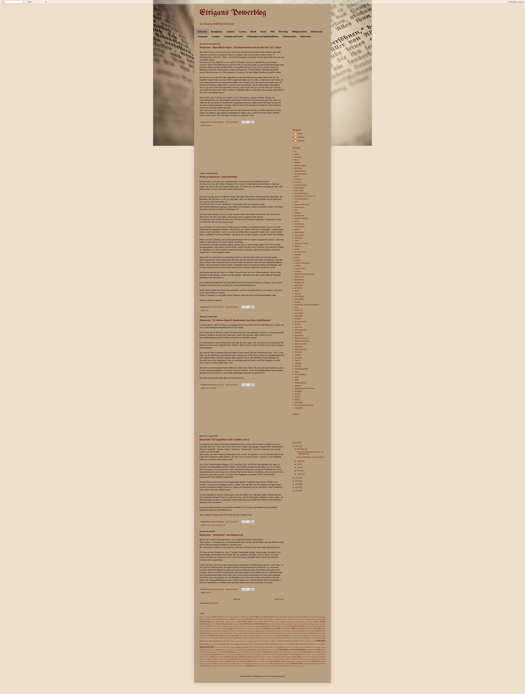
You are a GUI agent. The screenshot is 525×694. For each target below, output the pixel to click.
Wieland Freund (320, 663)
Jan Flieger (285, 635)
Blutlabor (280, 619)
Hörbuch (205, 635)
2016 (297, 478)
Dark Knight (299, 190)
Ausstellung (321, 617)
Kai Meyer (215, 638)
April (299, 467)
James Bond (299, 232)
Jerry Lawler (299, 235)
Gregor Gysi (214, 633)
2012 (297, 491)
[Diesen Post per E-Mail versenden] (242, 122)
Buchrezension (205, 622)
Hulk (241, 635)
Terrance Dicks (297, 659)
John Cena (299, 238)
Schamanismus (258, 654)
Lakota (232, 641)
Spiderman (242, 657)
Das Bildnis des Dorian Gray (305, 196)
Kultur (297, 257)
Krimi (323, 638)
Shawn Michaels (301, 330)
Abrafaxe (215, 617)
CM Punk (298, 179)
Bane (297, 160)
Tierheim (215, 661)
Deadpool (226, 626)
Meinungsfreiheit (232, 647)
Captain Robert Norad (244, 621)
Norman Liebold (234, 650)
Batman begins (300, 165)
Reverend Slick (300, 322)
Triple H (298, 360)
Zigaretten (275, 666)
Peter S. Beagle (272, 650)
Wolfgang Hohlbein (212, 666)
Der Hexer (233, 626)
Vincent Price (256, 663)
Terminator (288, 659)
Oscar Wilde (299, 299)
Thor (206, 661)
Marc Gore (285, 644)
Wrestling (283, 31)
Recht (254, 652)
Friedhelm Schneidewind (238, 631)
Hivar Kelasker (320, 633)
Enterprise (223, 628)
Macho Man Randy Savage (305, 274)
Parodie (298, 302)
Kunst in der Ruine (224, 641)
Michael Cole (299, 282)
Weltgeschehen (299, 31)
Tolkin (241, 661)
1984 (201, 617)
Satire (244, 654)
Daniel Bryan (299, 188)
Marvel (323, 644)
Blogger (282, 676)
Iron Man (269, 635)
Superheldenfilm (301, 349)
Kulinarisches (289, 36)
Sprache (277, 657)
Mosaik (280, 647)
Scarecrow (299, 327)
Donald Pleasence (275, 626)
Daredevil (279, 624)
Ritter (319, 652)
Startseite (202, 31)
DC (206, 626)
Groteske (221, 633)
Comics (242, 31)
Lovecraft (222, 644)
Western (298, 386)
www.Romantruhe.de (236, 378)
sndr (267, 676)
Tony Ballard (247, 661)
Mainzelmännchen (276, 644)
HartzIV (272, 633)
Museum (302, 647)
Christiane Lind (273, 621)
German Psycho (286, 631)
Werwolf (306, 663)
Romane (223, 654)
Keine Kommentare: (232, 122)
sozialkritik (298, 408)
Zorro (301, 666)
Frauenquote (209, 631)
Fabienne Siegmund (247, 628)
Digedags (252, 626)
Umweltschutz (291, 661)
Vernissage (232, 663)
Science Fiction (289, 654)
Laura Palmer (239, 641)
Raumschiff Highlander (228, 652)
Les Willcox (272, 641)
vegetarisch (208, 663)
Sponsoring (299, 335)
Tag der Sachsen (253, 659)
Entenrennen (299, 207)
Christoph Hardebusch (286, 621)
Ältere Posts (279, 599)
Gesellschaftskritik (301, 218)
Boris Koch (300, 619)
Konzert (312, 638)
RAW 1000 (299, 310)
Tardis (262, 659)
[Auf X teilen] (248, 122)
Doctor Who (265, 626)
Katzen (260, 638)
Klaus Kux (289, 638)
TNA (237, 661)
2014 (297, 484)
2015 (297, 481)
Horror (208, 388)
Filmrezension (300, 628)
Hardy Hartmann (260, 633)
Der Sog (246, 626)
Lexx (283, 641)
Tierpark (298, 355)
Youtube (298, 394)
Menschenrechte (243, 647)
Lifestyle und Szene (233, 36)
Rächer (323, 650)
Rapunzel (209, 652)
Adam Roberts (234, 617)
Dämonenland (261, 624)
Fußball (297, 213)
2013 (297, 487)
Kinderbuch (271, 638)
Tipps (233, 661)
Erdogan (230, 628)
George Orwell (264, 631)
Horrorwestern (220, 635)
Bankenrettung (223, 619)
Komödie (298, 255)
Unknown (300, 137)
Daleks (242, 624)
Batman (297, 163)
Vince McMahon (301, 374)
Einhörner (208, 628)
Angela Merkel (268, 617)
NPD (240, 650)
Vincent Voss (265, 663)
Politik (318, 650)
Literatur (231, 31)
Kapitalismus (238, 638)
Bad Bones (209, 619)
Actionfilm (298, 157)
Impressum (305, 36)
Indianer (258, 635)
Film (272, 31)
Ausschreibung (313, 617)
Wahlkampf (277, 663)
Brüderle (318, 619)
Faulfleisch (273, 628)
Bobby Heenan (300, 171)
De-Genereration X (302, 199)
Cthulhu (229, 624)
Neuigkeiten (216, 31)
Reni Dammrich (274, 652)
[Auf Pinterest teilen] (253, 122)
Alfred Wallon (254, 617)
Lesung (297, 260)
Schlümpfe (279, 654)
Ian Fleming (251, 635)
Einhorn (202, 628)
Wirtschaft (203, 666)
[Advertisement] (242, 150)
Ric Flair (298, 324)
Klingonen (296, 638)
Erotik (235, 628)
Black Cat (273, 619)
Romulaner (229, 654)
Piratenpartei (311, 650)
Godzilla (202, 633)
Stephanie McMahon (302, 341)
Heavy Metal (295, 633)
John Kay (319, 635)
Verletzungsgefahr (301, 369)
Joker (297, 241)
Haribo (268, 633)
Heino (301, 633)
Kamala (297, 246)
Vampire (322, 661)
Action (297, 154)
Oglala (245, 650)
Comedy (298, 182)
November (301, 449)
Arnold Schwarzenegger (295, 617)
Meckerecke (316, 31)
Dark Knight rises (301, 193)
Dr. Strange (284, 626)
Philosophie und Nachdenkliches (262, 36)
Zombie (297, 400)
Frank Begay (317, 628)
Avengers (203, 619)
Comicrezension (205, 624)
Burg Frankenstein (218, 621)
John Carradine (302, 635)
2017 (297, 446)
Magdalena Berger (264, 644)
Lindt (313, 641)
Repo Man (298, 316)
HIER (225, 515)
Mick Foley (299, 285)
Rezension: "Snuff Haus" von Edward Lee (221, 535)
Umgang (298, 363)
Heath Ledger (300, 227)
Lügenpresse (230, 644)
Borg (295, 619)
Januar (300, 474)
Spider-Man (234, 657)
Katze (256, 638)
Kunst (263, 31)
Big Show (298, 168)
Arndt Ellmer (283, 617)
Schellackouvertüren (269, 654)
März (299, 471)
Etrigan (300, 134)
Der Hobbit (240, 626)
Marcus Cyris (299, 277)
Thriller (210, 661)
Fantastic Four (258, 628)
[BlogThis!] (245, 122)
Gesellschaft (299, 216)
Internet (297, 230)
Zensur (297, 397)
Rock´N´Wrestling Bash (212, 654)
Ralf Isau (202, 652)
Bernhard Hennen (257, 619)
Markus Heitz (316, 644)
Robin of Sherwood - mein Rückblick (218, 177)
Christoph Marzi (300, 621)
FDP (278, 628)
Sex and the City (308, 654)
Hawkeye (278, 633)
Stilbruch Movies (301, 344)
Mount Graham (287, 647)
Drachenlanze (293, 626)
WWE (297, 377)
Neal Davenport (210, 650)
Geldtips (257, 631)
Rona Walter (237, 654)
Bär (229, 619)
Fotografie (203, 36)
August (300, 461)
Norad (226, 650)
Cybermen (236, 624)
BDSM (249, 619)
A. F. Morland (207, 617)
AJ (296, 152)
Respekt (298, 319)
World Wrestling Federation (305, 388)
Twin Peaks (265, 661)
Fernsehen (288, 628)
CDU (266, 621)
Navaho (202, 650)
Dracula (301, 626)
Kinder (297, 249)
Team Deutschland (278, 659)
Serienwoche (298, 654)
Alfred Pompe (245, 617)
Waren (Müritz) (286, 663)
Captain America (230, 621)
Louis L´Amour (300, 269)
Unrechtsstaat (306, 661)
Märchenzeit (299, 296)
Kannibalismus (228, 638)
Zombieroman (295, 666)
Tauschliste (268, 659)
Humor (245, 635)
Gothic (297, 221)
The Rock (298, 352)
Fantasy (266, 628)
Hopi (201, 635)
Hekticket (306, 633)
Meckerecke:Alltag (220, 647)
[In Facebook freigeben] (250, 122)
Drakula (306, 626)
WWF (297, 380)
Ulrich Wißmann (274, 661)
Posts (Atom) (213, 603)
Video (297, 372)
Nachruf (312, 647)
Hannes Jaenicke (238, 633)
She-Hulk (208, 657)
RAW (296, 308)
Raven (239, 652)
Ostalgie (258, 650)
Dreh (296, 202)
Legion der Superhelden (261, 641)
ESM (238, 628)
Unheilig (298, 366)
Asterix (305, 617)
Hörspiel (227, 635)
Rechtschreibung (262, 652)
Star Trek (296, 657)
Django (258, 626)
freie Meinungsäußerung (304, 405)
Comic (208, 525)
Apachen (276, 617)
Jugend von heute (301, 243)
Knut (301, 638)
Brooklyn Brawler (301, 174)
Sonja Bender (218, 657)
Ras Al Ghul (299, 313)
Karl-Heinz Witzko (248, 638)
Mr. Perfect (298, 288)
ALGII (261, 617)
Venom (214, 663)
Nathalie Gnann (320, 647)
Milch (266, 647)
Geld (252, 631)
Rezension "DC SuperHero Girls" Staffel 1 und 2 (224, 439)
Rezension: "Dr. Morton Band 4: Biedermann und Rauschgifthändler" (235, 320)
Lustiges (216, 36)
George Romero (275, 631)
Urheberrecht (315, 661)
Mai (298, 464)
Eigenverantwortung (302, 204)
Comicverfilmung (216, 525)
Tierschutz (298, 358)
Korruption (318, 638)
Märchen (298, 294)
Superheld (298, 347)
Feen (282, 628)
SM (213, 657)
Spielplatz (298, 333)
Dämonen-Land (250, 624)
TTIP (259, 661)
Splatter (255, 657)
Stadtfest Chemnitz (302, 338)
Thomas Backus (315, 659)
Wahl (271, 663)
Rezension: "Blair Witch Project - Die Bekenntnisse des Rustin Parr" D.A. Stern (240, 47)
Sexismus (318, 654)
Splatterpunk (262, 657)
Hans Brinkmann (249, 633)
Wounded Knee (241, 666)
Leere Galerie (248, 641)
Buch (296, 177)
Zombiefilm (299, 402)
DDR (209, 626)
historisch (313, 633)
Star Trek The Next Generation (310, 657)
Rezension (307, 652)
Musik (253, 31)
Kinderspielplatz (301, 252)
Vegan (202, 663)
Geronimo (294, 631)
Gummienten (299, 224)
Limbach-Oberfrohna (302, 263)
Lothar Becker (204, 644)
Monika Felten (272, 647)
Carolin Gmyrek (258, 621)
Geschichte (301, 631)
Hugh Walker (235, 635)
